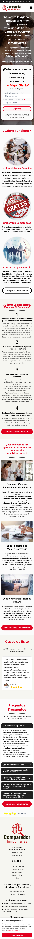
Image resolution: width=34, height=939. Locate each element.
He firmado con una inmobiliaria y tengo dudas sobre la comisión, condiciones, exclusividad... (15, 795)
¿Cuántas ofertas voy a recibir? (14, 726)
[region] (17, 928)
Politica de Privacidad (13, 930)
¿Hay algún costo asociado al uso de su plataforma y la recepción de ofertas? (16, 786)
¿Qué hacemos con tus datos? (13, 765)
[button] (31, 7)
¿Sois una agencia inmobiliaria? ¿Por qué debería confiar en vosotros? (16, 778)
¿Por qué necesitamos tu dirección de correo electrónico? (15, 771)
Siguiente (17, 109)
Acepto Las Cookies (17, 935)
